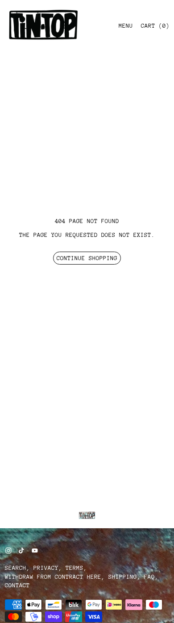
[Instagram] (8, 550)
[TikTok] (21, 550)
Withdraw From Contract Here (53, 576)
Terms (74, 567)
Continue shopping (87, 258)
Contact (17, 585)
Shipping (122, 576)
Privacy (45, 567)
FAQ (149, 576)
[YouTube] (34, 550)
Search (15, 567)
